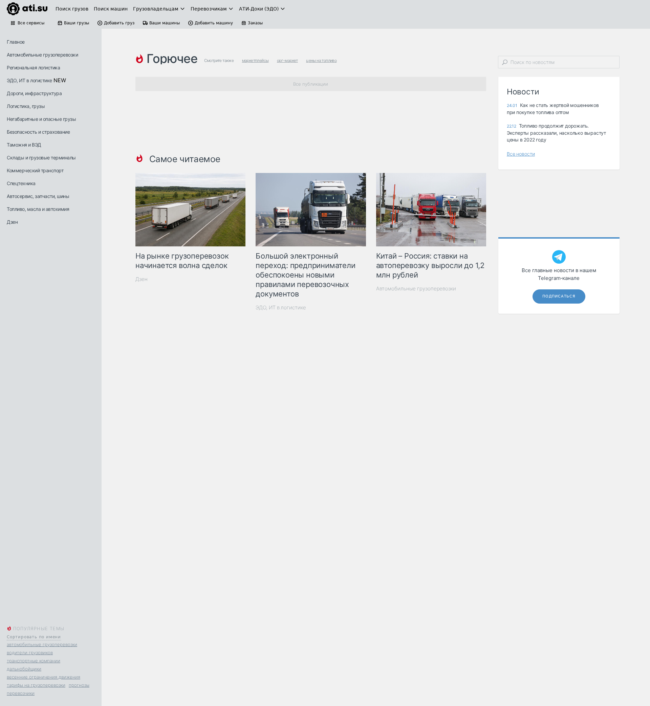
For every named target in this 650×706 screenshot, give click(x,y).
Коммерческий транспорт (35, 170)
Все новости (521, 154)
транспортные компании (33, 660)
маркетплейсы (255, 60)
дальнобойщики (24, 668)
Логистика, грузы (26, 106)
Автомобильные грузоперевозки (42, 55)
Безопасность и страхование (38, 132)
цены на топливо (321, 60)
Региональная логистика (33, 67)
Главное (16, 42)
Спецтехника (21, 183)
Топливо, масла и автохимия (38, 209)
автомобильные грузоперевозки (42, 644)
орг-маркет (287, 60)
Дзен (12, 222)
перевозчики (21, 693)
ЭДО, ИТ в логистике (29, 80)
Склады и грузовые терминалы (41, 157)
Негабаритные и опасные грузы (41, 119)
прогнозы (79, 685)
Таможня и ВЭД (24, 145)
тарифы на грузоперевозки (36, 685)
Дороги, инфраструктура (34, 93)
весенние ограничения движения (43, 677)
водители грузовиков (30, 652)
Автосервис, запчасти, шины (38, 196)
